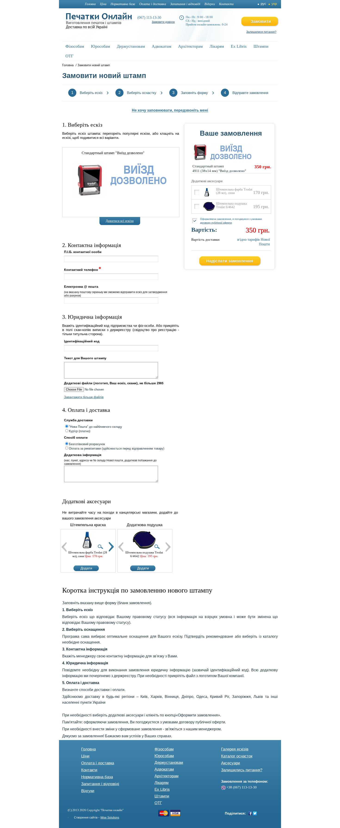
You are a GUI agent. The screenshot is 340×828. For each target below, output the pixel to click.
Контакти (226, 4)
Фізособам (164, 749)
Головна (90, 4)
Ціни (103, 4)
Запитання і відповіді (185, 4)
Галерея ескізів (234, 749)
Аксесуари (230, 763)
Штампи (162, 796)
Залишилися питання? (261, 32)
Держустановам (169, 762)
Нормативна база (123, 4)
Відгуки (209, 4)
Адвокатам (164, 769)
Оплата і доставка (152, 4)
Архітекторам (167, 776)
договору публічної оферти (216, 222)
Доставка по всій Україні (87, 27)
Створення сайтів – (96, 817)
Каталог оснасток (236, 756)
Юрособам (164, 756)
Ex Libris (162, 789)
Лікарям (162, 783)
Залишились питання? (241, 770)
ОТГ (158, 803)
